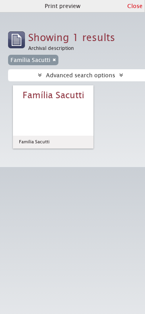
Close (135, 6)
